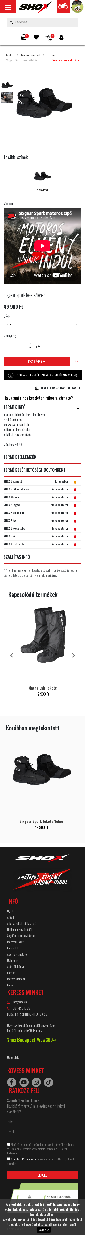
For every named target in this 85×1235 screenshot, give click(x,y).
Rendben (43, 1229)
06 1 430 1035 (21, 1007)
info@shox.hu (20, 1001)
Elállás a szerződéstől (19, 929)
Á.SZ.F (10, 917)
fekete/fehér (42, 190)
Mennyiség (10, 335)
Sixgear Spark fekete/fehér (21, 59)
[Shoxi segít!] (77, 7)
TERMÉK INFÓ (15, 407)
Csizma (51, 54)
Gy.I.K (10, 910)
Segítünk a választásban (21, 935)
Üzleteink (12, 960)
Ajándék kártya (16, 966)
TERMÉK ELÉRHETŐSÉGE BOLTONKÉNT (34, 470)
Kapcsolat (12, 947)
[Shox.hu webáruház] (42, 876)
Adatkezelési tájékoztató (21, 923)
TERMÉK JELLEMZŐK (20, 457)
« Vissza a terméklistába (64, 59)
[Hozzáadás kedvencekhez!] (76, 361)
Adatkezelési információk (60, 1224)
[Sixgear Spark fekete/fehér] (35, 8)
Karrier (11, 972)
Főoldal (10, 54)
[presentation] (11, 654)
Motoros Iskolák (16, 978)
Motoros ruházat (30, 54)
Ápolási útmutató (17, 954)
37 (9, 324)
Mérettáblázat (15, 941)
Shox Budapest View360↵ (32, 1039)
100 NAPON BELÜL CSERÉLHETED (47, 374)
